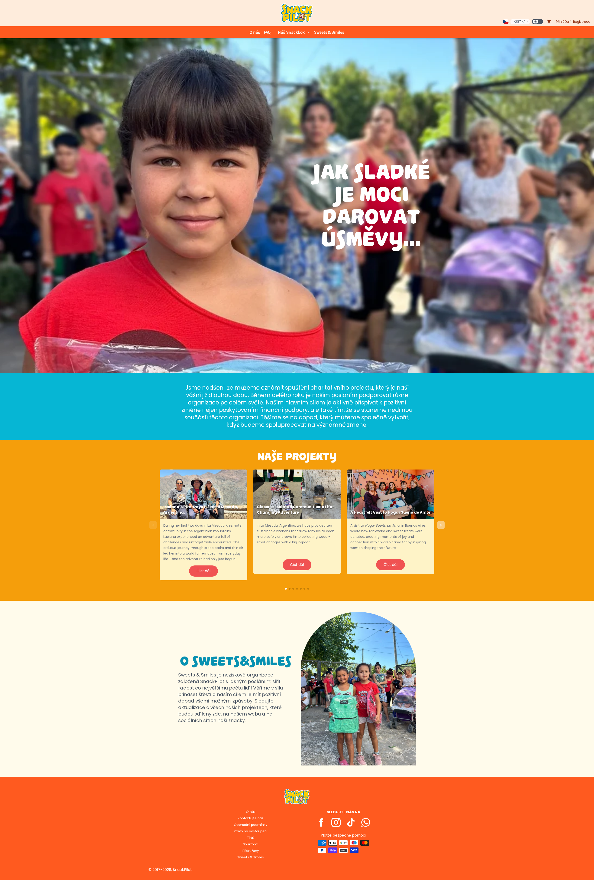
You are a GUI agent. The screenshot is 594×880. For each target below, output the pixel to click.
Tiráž (250, 837)
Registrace (581, 21)
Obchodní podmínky (250, 824)
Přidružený (250, 850)
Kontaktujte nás (250, 818)
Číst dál (203, 571)
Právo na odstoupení (251, 831)
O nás (255, 32)
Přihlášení (563, 21)
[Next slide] (441, 525)
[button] (286, 589)
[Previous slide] (153, 525)
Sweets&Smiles (329, 32)
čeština (519, 21)
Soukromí (250, 844)
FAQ (267, 32)
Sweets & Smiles (250, 857)
